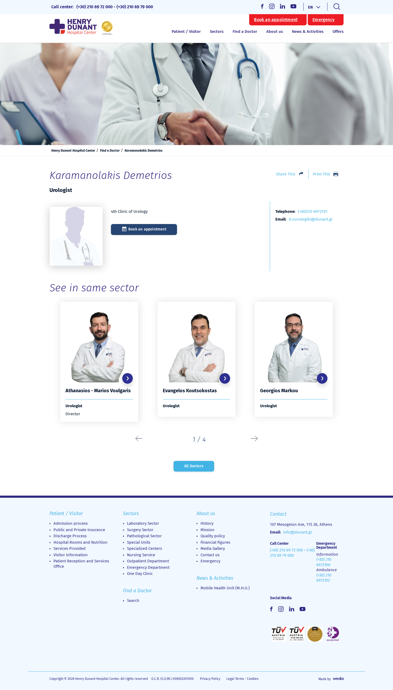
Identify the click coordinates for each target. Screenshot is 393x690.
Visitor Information (70, 554)
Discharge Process (70, 536)
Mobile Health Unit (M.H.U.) (225, 588)
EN (310, 7)
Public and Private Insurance (79, 529)
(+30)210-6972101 (313, 211)
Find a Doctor (245, 31)
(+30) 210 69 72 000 (94, 6)
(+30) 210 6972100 (323, 562)
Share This (285, 174)
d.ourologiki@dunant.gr (311, 219)
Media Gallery (213, 548)
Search (133, 600)
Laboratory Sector (143, 523)
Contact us (210, 554)
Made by (324, 679)
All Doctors (193, 466)
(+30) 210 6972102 (323, 578)
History (207, 523)
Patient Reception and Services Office (81, 564)
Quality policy (213, 536)
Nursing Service (141, 554)
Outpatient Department (148, 561)
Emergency (323, 20)
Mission (207, 529)
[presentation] (139, 438)
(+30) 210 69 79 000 (135, 6)
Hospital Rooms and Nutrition (80, 542)
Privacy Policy (210, 679)
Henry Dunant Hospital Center (73, 150)
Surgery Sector (140, 529)
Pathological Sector (144, 536)
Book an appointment (276, 20)
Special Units (138, 542)
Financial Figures (215, 542)
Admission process (70, 523)
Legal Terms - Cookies (242, 679)
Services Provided (69, 548)
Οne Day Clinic (140, 573)
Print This (321, 174)
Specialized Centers (144, 548)
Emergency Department (148, 567)
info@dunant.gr (297, 532)
